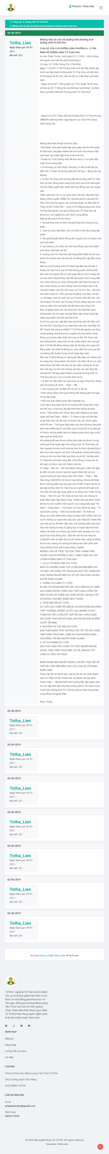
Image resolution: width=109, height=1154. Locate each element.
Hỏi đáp (9, 1057)
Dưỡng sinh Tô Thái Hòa (36, 22)
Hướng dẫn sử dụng (15, 1051)
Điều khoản (51, 1144)
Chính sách (63, 1144)
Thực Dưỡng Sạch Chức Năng (21, 1079)
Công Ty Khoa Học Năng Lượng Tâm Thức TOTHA (31, 1073)
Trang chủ (17, 22)
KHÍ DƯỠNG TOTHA (15, 1085)
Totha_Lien (20, 42)
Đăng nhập (88, 6)
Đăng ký (76, 6)
